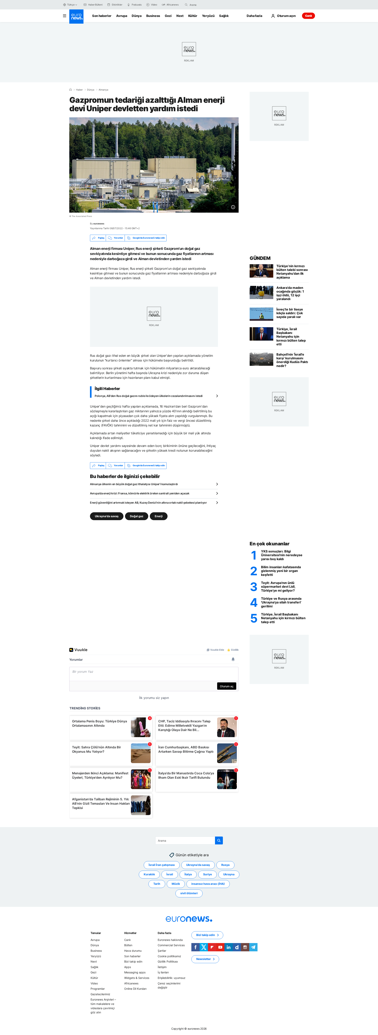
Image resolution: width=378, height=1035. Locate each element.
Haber (79, 90)
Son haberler (101, 16)
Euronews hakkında (170, 939)
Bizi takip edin (133, 961)
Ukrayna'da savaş (107, 516)
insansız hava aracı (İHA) (208, 883)
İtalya (188, 874)
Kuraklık (149, 874)
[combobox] (206, 5)
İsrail (169, 874)
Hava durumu (133, 950)
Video (94, 983)
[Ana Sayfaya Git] (76, 16)
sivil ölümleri (189, 893)
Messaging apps (134, 972)
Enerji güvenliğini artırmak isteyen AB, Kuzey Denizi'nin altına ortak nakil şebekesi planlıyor (148, 502)
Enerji (159, 516)
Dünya (136, 16)
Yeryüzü (208, 16)
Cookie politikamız (169, 956)
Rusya (225, 864)
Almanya (103, 90)
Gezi (168, 16)
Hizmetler (130, 933)
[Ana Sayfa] (70, 89)
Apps (127, 967)
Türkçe (71, 4)
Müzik (176, 883)
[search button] (186, 5)
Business (153, 16)
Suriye (207, 874)
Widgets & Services (136, 977)
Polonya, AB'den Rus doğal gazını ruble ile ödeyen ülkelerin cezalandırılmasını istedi (149, 396)
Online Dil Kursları (135, 988)
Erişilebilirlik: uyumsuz (171, 977)
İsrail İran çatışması (162, 864)
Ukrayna (228, 874)
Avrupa (121, 16)
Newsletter (203, 959)
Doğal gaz (136, 516)
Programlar (98, 988)
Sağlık (224, 16)
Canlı (308, 15)
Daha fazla (164, 933)
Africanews (131, 983)
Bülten (128, 945)
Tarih (156, 883)
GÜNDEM (260, 258)
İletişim (162, 967)
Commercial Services (171, 945)
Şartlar (162, 950)
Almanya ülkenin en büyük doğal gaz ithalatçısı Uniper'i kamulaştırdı (134, 484)
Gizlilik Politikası (168, 961)
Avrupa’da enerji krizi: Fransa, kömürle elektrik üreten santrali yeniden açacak (139, 493)
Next (179, 16)
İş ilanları (163, 972)
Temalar (96, 933)
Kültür (192, 16)
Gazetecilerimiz (100, 994)
